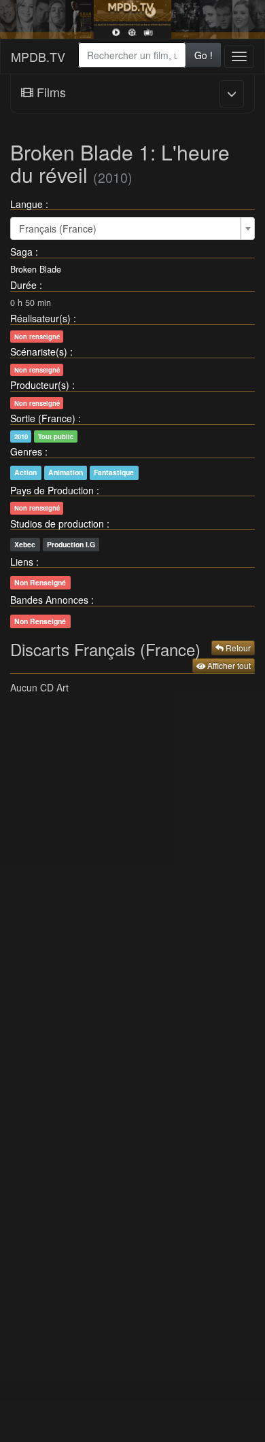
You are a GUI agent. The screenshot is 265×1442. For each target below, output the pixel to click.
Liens (21, 561)
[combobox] (132, 55)
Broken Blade (35, 269)
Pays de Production (52, 490)
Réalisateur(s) (40, 318)
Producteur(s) (39, 385)
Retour (237, 647)
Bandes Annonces (49, 599)
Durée (23, 285)
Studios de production (57, 523)
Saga (21, 251)
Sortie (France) (42, 418)
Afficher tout (228, 665)
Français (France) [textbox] (57, 228)
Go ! (203, 55)
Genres (26, 451)
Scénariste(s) (38, 351)
